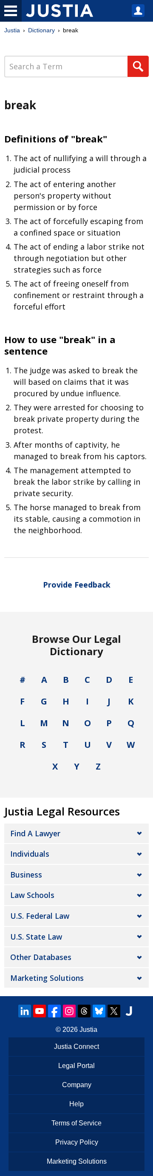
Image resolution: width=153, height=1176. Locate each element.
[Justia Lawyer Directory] (128, 1011)
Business (26, 874)
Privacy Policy (76, 1142)
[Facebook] (54, 1011)
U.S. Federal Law (39, 916)
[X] (114, 1011)
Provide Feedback (76, 584)
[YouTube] (39, 1011)
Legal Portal (76, 1065)
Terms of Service (76, 1123)
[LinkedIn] (24, 1011)
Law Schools (32, 895)
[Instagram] (69, 1011)
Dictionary (41, 30)
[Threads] (84, 1011)
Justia (12, 30)
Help (76, 1104)
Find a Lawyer (35, 833)
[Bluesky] (99, 1011)
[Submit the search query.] (138, 66)
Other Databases (40, 957)
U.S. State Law (36, 937)
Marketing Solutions (47, 978)
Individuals (29, 854)
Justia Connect (76, 1046)
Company (76, 1084)
